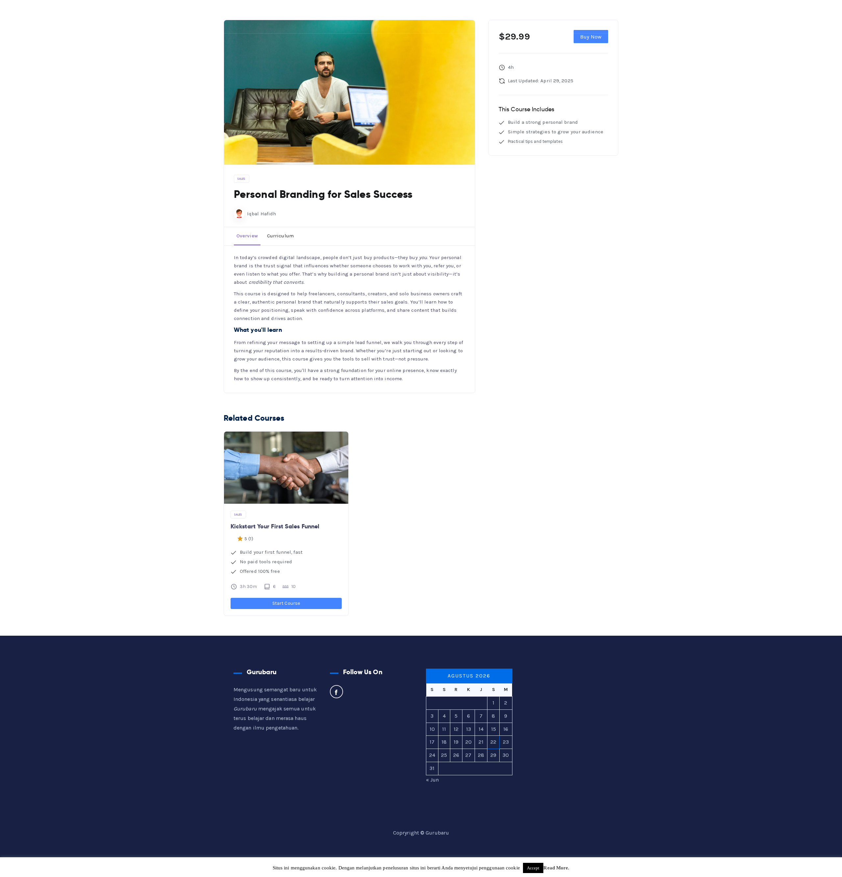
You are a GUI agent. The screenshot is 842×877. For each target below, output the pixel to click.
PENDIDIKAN (376, 16)
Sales (241, 178)
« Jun (432, 780)
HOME (341, 16)
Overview (247, 236)
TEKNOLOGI (456, 16)
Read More (555, 867)
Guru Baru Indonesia (52, 17)
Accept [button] (533, 867)
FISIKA (416, 16)
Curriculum (280, 236)
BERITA (496, 16)
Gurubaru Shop (600, 16)
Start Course (286, 603)
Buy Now (591, 37)
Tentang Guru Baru (541, 16)
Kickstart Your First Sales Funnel (275, 526)
